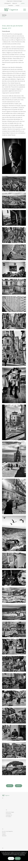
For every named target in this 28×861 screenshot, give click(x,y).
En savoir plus (22, 855)
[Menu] (24, 10)
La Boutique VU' (9, 815)
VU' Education (8, 813)
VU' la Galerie (8, 816)
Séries (4, 15)
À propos (4, 832)
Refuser (17, 858)
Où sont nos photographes (7, 831)
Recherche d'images (10, 812)
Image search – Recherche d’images (14, 1)
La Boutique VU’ (7, 3)
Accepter (11, 858)
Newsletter (11, 5)
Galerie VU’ (14, 3)
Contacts (22, 3)
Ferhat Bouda (6, 31)
